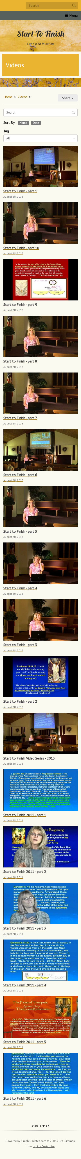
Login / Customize (44, 1146)
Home (8, 97)
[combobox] (40, 138)
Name (23, 123)
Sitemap (70, 1140)
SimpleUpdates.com (33, 1140)
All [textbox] (8, 138)
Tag (6, 131)
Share (66, 98)
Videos (22, 97)
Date (36, 123)
